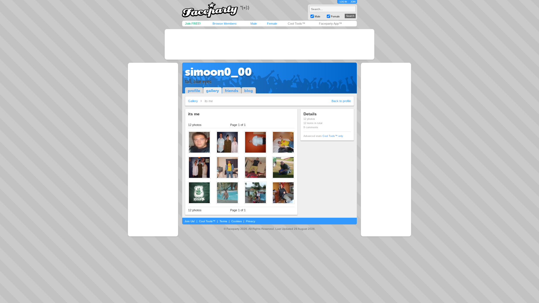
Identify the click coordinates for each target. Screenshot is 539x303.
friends (231, 90)
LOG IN (343, 2)
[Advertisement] (269, 44)
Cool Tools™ (296, 23)
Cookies (236, 221)
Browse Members (225, 23)
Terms (223, 221)
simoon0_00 (218, 71)
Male (253, 23)
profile (194, 90)
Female (272, 23)
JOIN (353, 2)
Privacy (250, 221)
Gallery (193, 101)
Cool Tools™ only (333, 136)
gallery (212, 90)
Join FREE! (192, 23)
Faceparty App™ (330, 23)
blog (248, 90)
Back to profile (341, 101)
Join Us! (189, 221)
